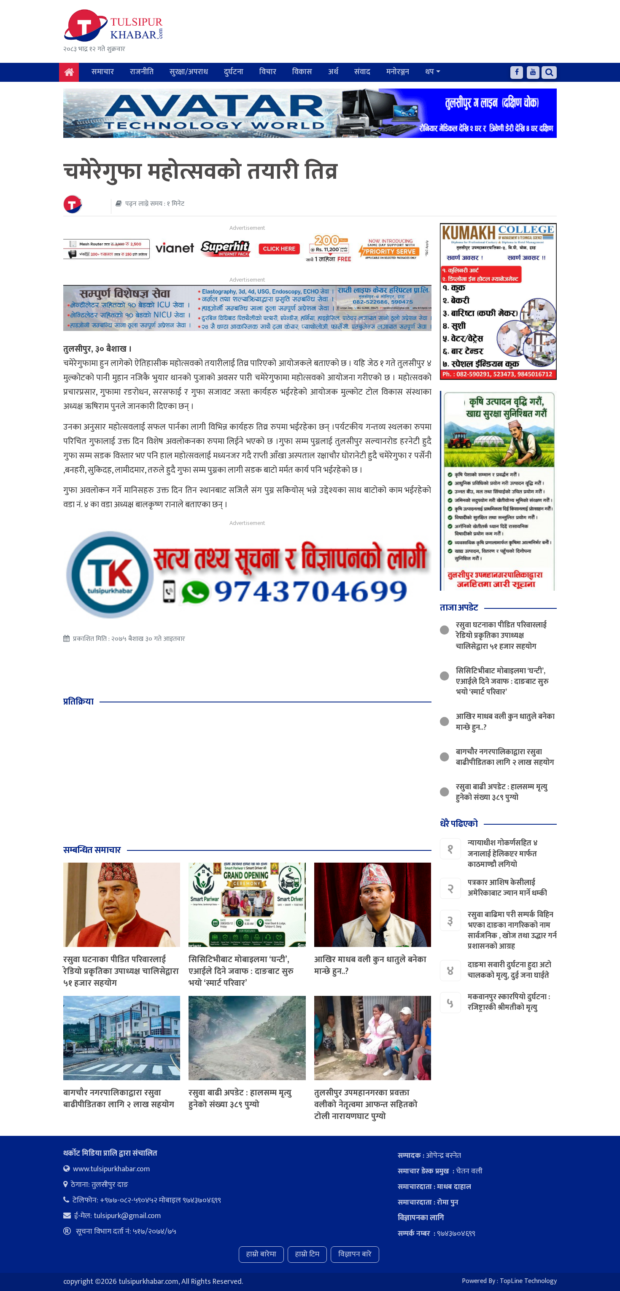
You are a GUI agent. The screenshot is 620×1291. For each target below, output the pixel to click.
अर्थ (333, 72)
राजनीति (142, 72)
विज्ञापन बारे (355, 1254)
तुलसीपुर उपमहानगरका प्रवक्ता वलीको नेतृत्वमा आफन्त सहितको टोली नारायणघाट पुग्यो (366, 1105)
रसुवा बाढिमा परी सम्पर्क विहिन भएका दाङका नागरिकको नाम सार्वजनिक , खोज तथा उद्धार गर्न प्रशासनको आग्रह (512, 931)
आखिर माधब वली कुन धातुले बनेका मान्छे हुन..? (370, 965)
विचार (267, 72)
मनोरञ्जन (397, 72)
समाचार (103, 72)
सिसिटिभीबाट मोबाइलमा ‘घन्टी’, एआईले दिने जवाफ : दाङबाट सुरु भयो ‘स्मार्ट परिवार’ (241, 971)
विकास (302, 72)
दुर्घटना (233, 72)
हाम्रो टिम (307, 1254)
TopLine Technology (528, 1281)
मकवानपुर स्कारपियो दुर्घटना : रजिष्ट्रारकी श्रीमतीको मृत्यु (509, 1002)
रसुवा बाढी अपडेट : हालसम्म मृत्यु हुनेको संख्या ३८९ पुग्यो (240, 1099)
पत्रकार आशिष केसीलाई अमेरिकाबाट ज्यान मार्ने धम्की (507, 888)
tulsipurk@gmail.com (127, 1216)
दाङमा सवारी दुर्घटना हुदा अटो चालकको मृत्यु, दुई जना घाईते (509, 970)
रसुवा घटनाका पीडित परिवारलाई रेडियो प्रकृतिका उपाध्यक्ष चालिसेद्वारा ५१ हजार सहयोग (121, 971)
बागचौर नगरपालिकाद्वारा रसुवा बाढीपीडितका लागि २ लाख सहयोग (118, 1099)
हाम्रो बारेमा (261, 1254)
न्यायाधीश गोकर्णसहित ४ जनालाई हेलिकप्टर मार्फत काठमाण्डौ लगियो (503, 854)
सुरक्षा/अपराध (189, 72)
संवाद (362, 72)
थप (429, 72)
